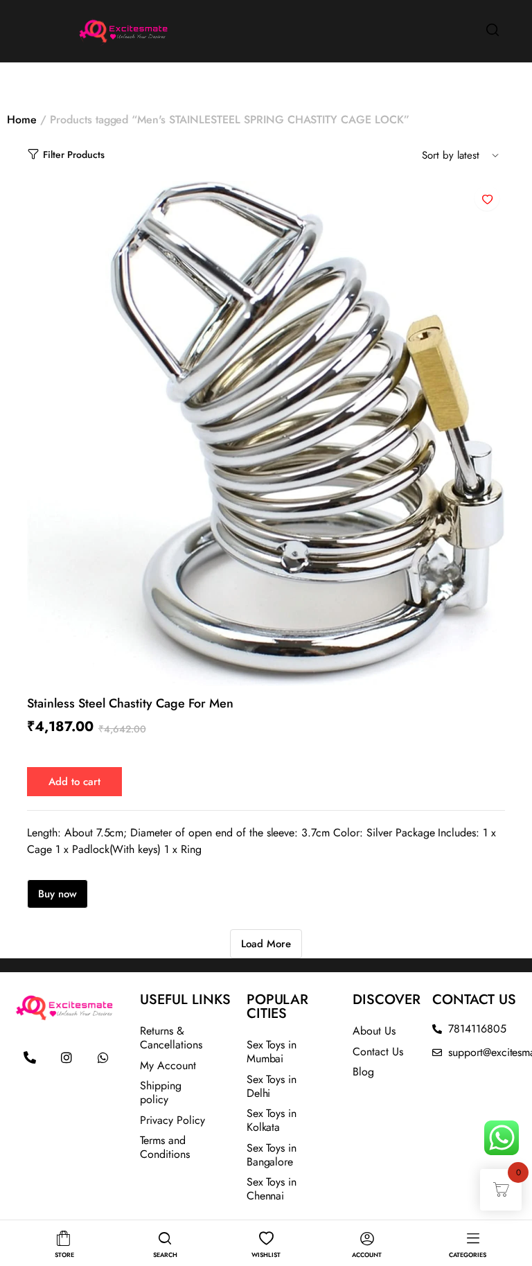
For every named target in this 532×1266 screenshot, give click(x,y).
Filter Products (74, 154)
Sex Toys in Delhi (272, 1086)
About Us (374, 1031)
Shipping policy (160, 1092)
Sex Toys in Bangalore (272, 1155)
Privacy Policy (172, 1120)
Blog (363, 1072)
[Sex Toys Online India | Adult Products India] (89, 29)
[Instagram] (66, 1057)
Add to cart (74, 781)
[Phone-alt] (29, 1057)
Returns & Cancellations (171, 1038)
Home (22, 120)
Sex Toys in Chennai (272, 1189)
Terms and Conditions (165, 1147)
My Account (168, 1065)
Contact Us (378, 1052)
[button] (487, 198)
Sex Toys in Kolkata (272, 1120)
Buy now (57, 894)
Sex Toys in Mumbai (272, 1051)
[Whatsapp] (103, 1057)
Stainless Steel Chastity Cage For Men (130, 703)
